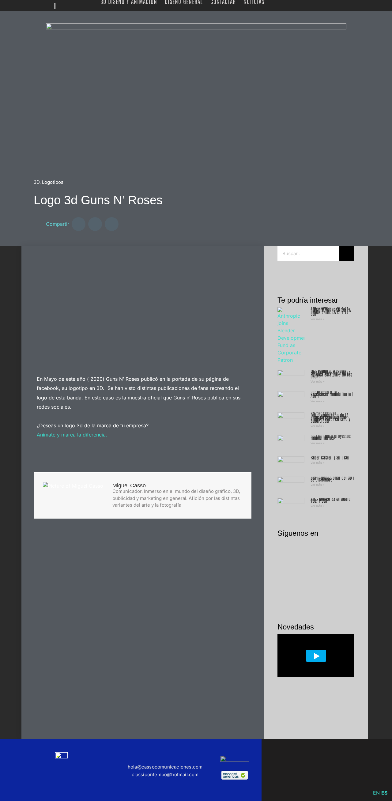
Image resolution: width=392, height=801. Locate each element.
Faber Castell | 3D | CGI (330, 457)
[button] (78, 224)
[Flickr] (311, 274)
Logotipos (52, 182)
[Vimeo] (320, 770)
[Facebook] (284, 274)
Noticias (253, 1)
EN (376, 793)
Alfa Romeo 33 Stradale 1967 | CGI (330, 499)
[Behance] (339, 770)
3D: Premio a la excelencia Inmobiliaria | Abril (332, 394)
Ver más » (318, 319)
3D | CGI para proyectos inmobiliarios (331, 436)
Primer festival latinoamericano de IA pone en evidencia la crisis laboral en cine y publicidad (330, 416)
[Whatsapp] (324, 274)
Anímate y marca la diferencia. (72, 435)
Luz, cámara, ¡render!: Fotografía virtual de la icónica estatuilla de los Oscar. (331, 373)
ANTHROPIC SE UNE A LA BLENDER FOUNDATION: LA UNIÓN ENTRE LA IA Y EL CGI (331, 310)
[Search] (346, 253)
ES (384, 793)
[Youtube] (375, 770)
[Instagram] (297, 274)
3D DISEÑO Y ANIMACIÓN (128, 1)
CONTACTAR (223, 1)
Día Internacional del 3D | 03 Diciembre (332, 478)
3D (37, 182)
